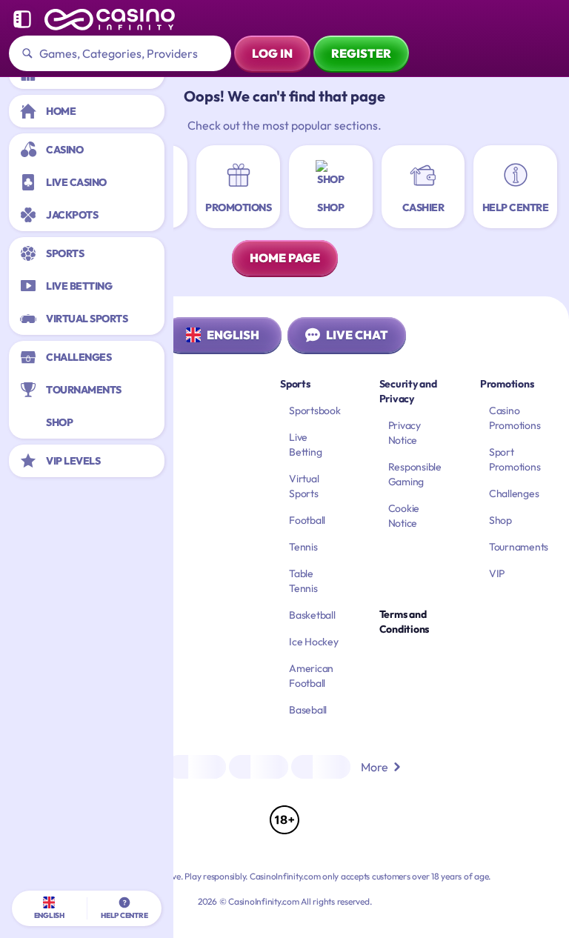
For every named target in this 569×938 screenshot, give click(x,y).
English (233, 334)
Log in (272, 53)
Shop (500, 520)
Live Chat (357, 334)
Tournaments (518, 546)
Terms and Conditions (404, 622)
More (374, 766)
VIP (497, 573)
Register (361, 53)
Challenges (514, 493)
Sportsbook (315, 410)
